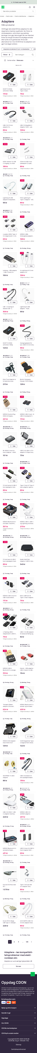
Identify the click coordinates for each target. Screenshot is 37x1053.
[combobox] (18, 11)
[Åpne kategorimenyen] (34, 7)
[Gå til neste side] (31, 942)
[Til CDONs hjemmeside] (2, 7)
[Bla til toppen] (33, 974)
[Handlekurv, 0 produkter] (30, 7)
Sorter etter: (11, 60)
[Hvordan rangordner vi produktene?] (5, 60)
